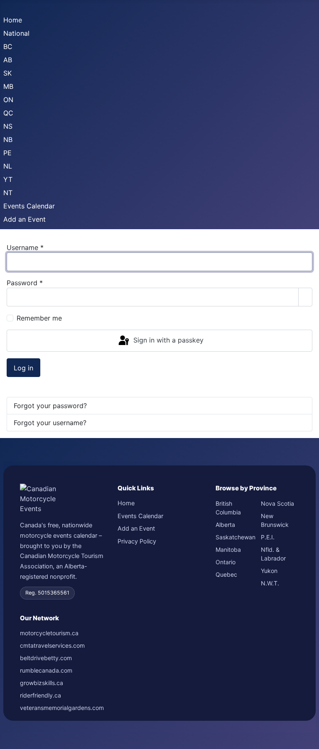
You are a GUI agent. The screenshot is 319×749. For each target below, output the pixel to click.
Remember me (39, 318)
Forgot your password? (50, 405)
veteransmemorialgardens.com (61, 707)
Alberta (225, 524)
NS (7, 126)
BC (7, 46)
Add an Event (24, 219)
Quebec (226, 574)
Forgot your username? (50, 423)
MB (8, 86)
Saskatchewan (235, 537)
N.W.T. (270, 583)
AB (7, 60)
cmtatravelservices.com (52, 645)
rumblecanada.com (46, 670)
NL (7, 166)
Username (25, 247)
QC (8, 113)
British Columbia (228, 508)
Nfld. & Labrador (273, 554)
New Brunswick (275, 520)
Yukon (269, 570)
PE (7, 153)
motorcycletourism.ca (49, 632)
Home (12, 20)
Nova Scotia (277, 503)
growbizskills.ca (41, 682)
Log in (23, 368)
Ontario (226, 561)
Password (25, 283)
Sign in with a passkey (167, 340)
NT (7, 192)
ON (8, 99)
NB (7, 139)
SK (7, 73)
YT (7, 179)
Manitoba (228, 549)
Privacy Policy (137, 541)
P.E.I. (268, 537)
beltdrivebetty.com (46, 657)
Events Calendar (29, 206)
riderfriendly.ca (40, 695)
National (16, 33)
